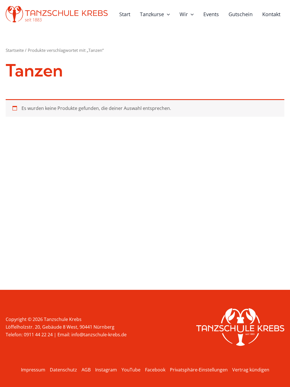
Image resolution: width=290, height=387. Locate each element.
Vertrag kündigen (250, 370)
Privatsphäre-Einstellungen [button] (199, 370)
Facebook (155, 370)
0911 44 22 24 (38, 334)
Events (211, 14)
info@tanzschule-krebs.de (99, 334)
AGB (86, 370)
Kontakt (271, 14)
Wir (184, 14)
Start (124, 14)
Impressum (33, 370)
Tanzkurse (152, 14)
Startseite (15, 50)
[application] (167, 14)
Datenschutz (63, 370)
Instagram (106, 370)
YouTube (130, 370)
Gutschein (241, 14)
